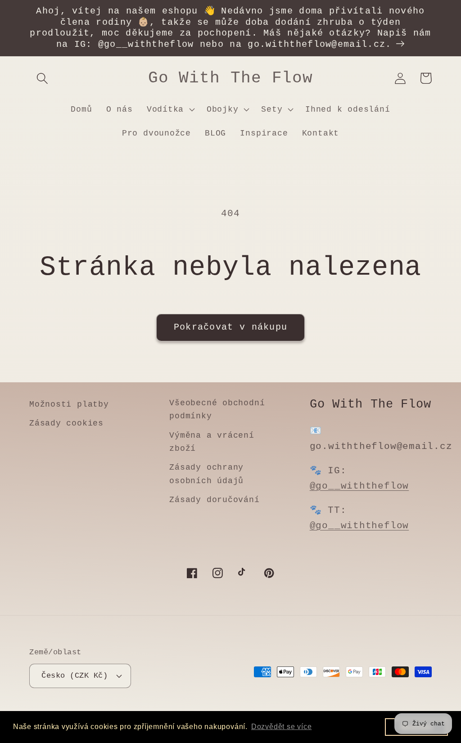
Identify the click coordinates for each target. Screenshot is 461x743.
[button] (42, 78)
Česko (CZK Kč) (74, 675)
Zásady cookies (66, 423)
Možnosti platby (69, 404)
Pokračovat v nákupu (231, 327)
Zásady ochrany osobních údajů (206, 474)
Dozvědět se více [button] (281, 726)
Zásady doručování (214, 499)
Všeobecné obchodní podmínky (217, 410)
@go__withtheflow (359, 486)
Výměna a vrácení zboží (211, 442)
